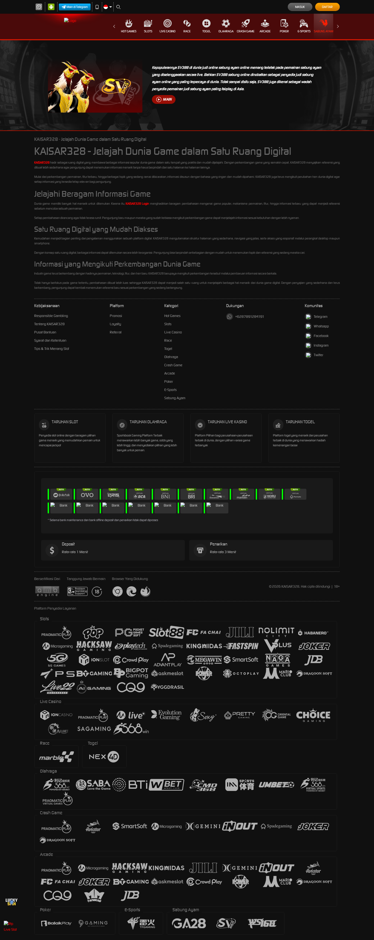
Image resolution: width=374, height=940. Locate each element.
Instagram (321, 345)
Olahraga (226, 31)
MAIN (167, 99)
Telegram (320, 316)
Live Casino (168, 31)
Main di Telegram (77, 7)
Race (187, 31)
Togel (206, 31)
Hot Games (128, 31)
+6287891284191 (249, 316)
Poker (284, 31)
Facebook (321, 335)
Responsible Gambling (51, 315)
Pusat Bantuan (45, 332)
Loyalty (115, 324)
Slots (148, 31)
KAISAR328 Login (137, 203)
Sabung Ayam (323, 31)
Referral (116, 332)
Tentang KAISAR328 (49, 324)
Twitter (318, 355)
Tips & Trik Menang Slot (51, 348)
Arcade (265, 31)
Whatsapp (321, 326)
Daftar (327, 7)
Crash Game (245, 31)
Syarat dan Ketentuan (50, 340)
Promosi (116, 315)
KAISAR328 (42, 162)
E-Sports (304, 31)
